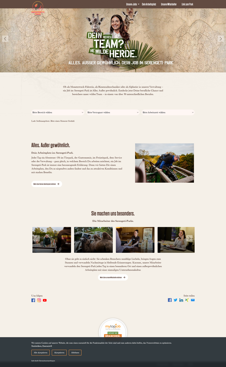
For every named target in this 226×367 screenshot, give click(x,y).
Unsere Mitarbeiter (169, 4)
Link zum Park (187, 4)
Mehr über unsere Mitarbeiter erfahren (111, 277)
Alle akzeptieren (40, 352)
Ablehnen (75, 352)
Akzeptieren (59, 352)
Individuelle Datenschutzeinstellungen (43, 361)
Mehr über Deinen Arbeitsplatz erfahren (44, 184)
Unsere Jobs (131, 4)
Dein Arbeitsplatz (149, 4)
